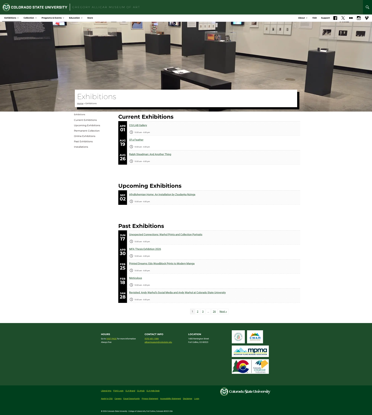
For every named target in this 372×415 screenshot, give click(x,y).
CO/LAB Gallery (138, 125)
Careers (118, 398)
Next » (223, 311)
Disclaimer (187, 398)
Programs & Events (52, 18)
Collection (29, 18)
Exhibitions (10, 18)
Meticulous (135, 278)
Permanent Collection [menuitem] (87, 130)
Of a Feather (136, 139)
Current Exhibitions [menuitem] (85, 120)
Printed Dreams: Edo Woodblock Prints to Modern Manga (162, 263)
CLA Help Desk (153, 391)
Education (74, 18)
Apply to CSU (107, 398)
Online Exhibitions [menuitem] (84, 136)
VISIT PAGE (111, 339)
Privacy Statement (150, 398)
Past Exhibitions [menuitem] (83, 141)
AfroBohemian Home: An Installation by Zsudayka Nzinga (162, 194)
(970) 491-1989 (152, 339)
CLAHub (141, 391)
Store (90, 18)
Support (325, 18)
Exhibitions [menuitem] (79, 114)
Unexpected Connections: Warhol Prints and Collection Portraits (165, 234)
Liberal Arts (106, 391)
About (301, 18)
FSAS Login (118, 391)
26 (214, 311)
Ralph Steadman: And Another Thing (150, 154)
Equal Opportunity (131, 398)
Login (196, 398)
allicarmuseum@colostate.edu (158, 342)
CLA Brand (130, 391)
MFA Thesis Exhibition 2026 (145, 249)
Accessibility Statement (170, 398)
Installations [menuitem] (81, 146)
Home (80, 103)
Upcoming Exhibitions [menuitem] (87, 125)
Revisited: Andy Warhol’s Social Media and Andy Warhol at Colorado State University (177, 292)
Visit (314, 18)
